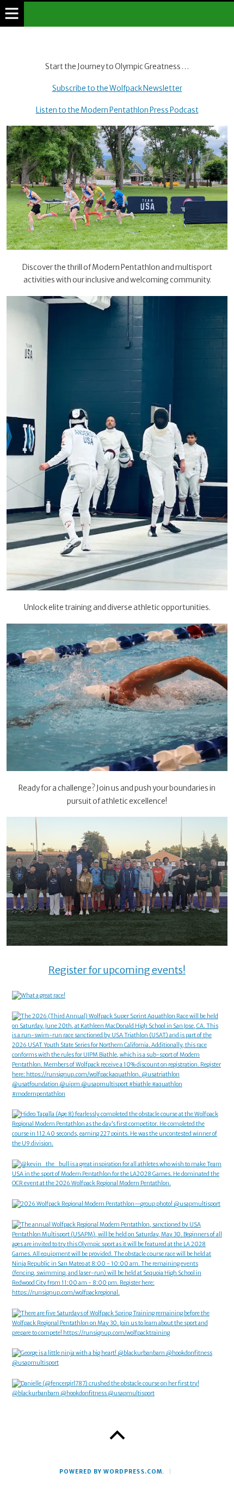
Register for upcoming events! (117, 970)
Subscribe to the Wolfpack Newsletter (117, 88)
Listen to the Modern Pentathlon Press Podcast (117, 110)
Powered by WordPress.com (110, 1471)
